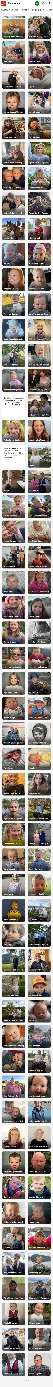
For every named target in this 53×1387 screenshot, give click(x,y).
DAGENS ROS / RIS (9, 10)
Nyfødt (25, 10)
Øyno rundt (38, 10)
